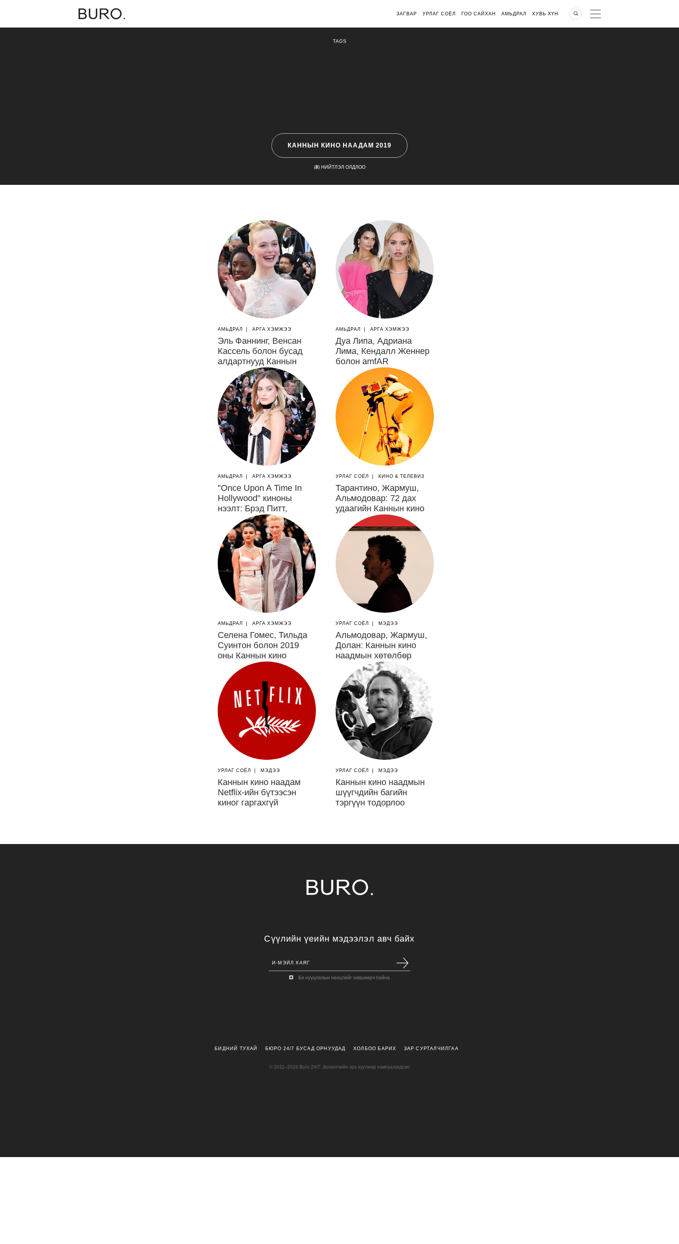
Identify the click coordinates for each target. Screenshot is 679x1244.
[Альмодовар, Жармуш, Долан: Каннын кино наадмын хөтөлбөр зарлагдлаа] (385, 563)
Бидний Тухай (236, 1048)
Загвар (406, 14)
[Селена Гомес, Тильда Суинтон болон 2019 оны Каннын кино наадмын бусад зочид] (267, 563)
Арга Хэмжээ (272, 329)
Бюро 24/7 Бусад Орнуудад (305, 1048)
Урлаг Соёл (439, 14)
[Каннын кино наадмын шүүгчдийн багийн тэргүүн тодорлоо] (385, 711)
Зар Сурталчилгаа (431, 1048)
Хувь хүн (545, 14)
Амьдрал (514, 14)
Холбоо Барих (374, 1048)
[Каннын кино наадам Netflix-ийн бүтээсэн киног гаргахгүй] (267, 711)
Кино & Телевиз (401, 476)
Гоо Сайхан (478, 14)
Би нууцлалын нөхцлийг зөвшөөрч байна (344, 977)
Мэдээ (388, 623)
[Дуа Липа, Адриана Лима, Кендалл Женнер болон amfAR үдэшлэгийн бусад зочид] (385, 269)
